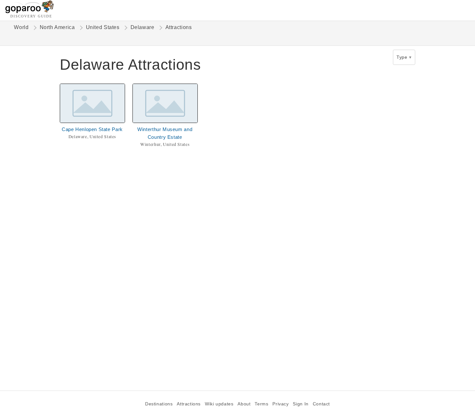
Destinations (159, 404)
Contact (321, 404)
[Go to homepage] (29, 11)
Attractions (189, 404)
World (21, 27)
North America (57, 27)
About (244, 404)
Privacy (280, 404)
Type (401, 57)
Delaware (142, 27)
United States (103, 27)
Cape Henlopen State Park (92, 129)
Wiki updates (219, 404)
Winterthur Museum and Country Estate (164, 133)
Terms (261, 404)
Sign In (300, 404)
